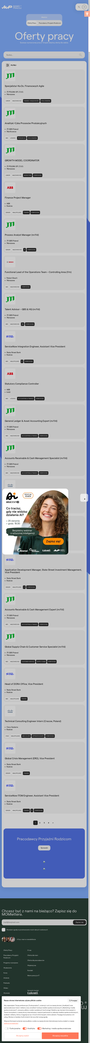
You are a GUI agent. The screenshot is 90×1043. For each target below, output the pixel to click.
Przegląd (74, 1000)
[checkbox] (12, 1028)
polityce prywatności (11, 1023)
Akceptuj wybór (22, 1036)
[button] (87, 14)
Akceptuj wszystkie (60, 1036)
